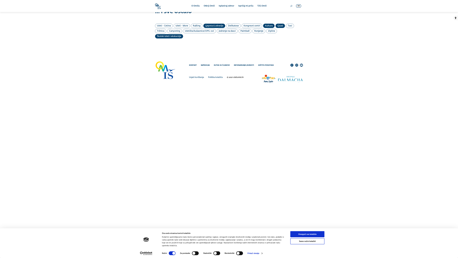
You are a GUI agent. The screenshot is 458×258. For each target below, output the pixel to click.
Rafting (196, 26)
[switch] (195, 253)
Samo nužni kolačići (307, 241)
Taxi (290, 26)
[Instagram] (296, 65)
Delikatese (233, 26)
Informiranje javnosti (244, 65)
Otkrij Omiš (209, 6)
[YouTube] (301, 65)
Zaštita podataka (266, 65)
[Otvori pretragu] (291, 6)
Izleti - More (182, 26)
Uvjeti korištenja (196, 77)
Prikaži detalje (253, 253)
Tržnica (160, 31)
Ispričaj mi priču (245, 6)
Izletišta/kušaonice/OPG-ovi (199, 31)
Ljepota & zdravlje (214, 26)
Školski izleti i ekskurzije (169, 36)
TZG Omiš (262, 6)
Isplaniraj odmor (226, 6)
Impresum (205, 65)
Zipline (271, 31)
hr (298, 6)
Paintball (245, 31)
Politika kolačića (215, 77)
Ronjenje (258, 31)
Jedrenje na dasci (227, 31)
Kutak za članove (222, 65)
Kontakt (193, 65)
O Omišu (195, 6)
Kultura (269, 26)
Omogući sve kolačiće (307, 234)
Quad (280, 26)
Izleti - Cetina (164, 26)
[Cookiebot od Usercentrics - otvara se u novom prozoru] (146, 253)
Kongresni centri (252, 26)
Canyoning (174, 31)
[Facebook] (291, 65)
